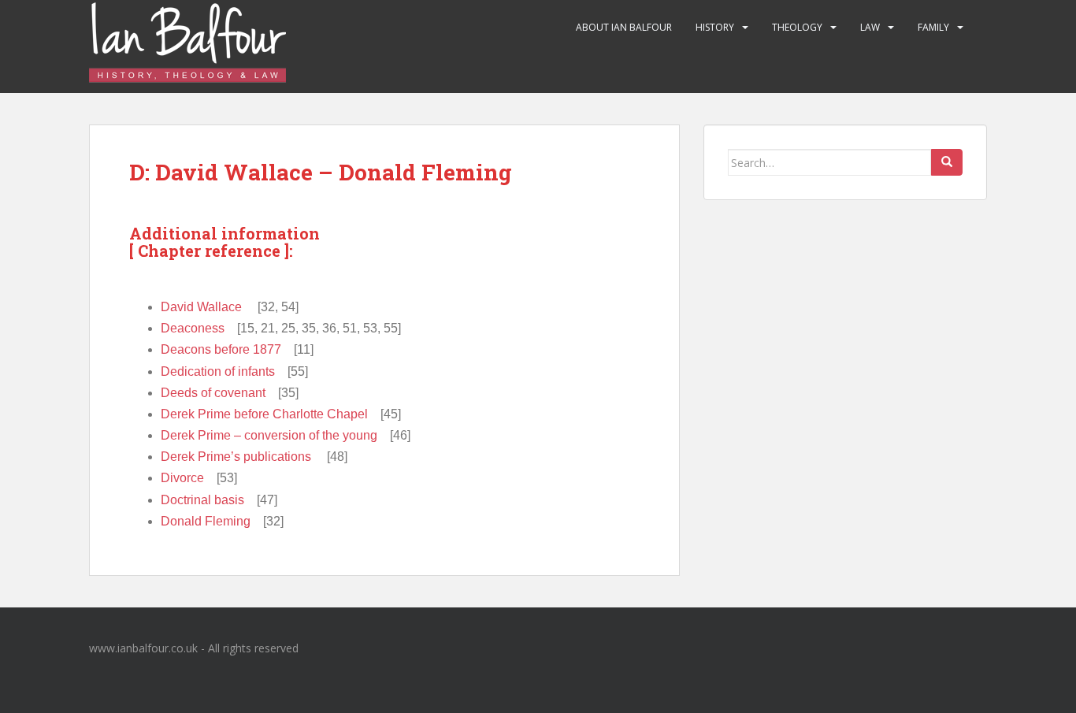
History (715, 27)
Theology (797, 27)
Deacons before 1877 (221, 349)
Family (933, 27)
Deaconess (192, 328)
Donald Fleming (205, 521)
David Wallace (201, 307)
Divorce (182, 478)
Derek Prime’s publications (236, 456)
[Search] (947, 162)
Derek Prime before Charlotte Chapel (264, 414)
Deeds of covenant (213, 392)
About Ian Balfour (624, 27)
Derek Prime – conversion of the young (269, 435)
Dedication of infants (218, 371)
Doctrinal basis (202, 500)
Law (870, 27)
